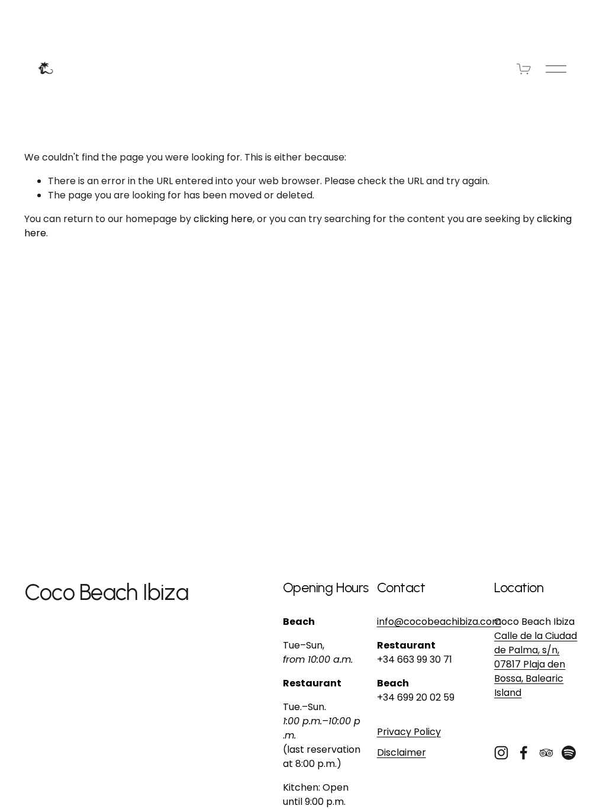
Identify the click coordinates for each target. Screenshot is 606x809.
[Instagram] (501, 753)
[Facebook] (524, 753)
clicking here (223, 219)
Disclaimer (401, 752)
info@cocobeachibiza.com (439, 621)
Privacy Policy (409, 732)
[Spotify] (569, 753)
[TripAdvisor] (546, 753)
